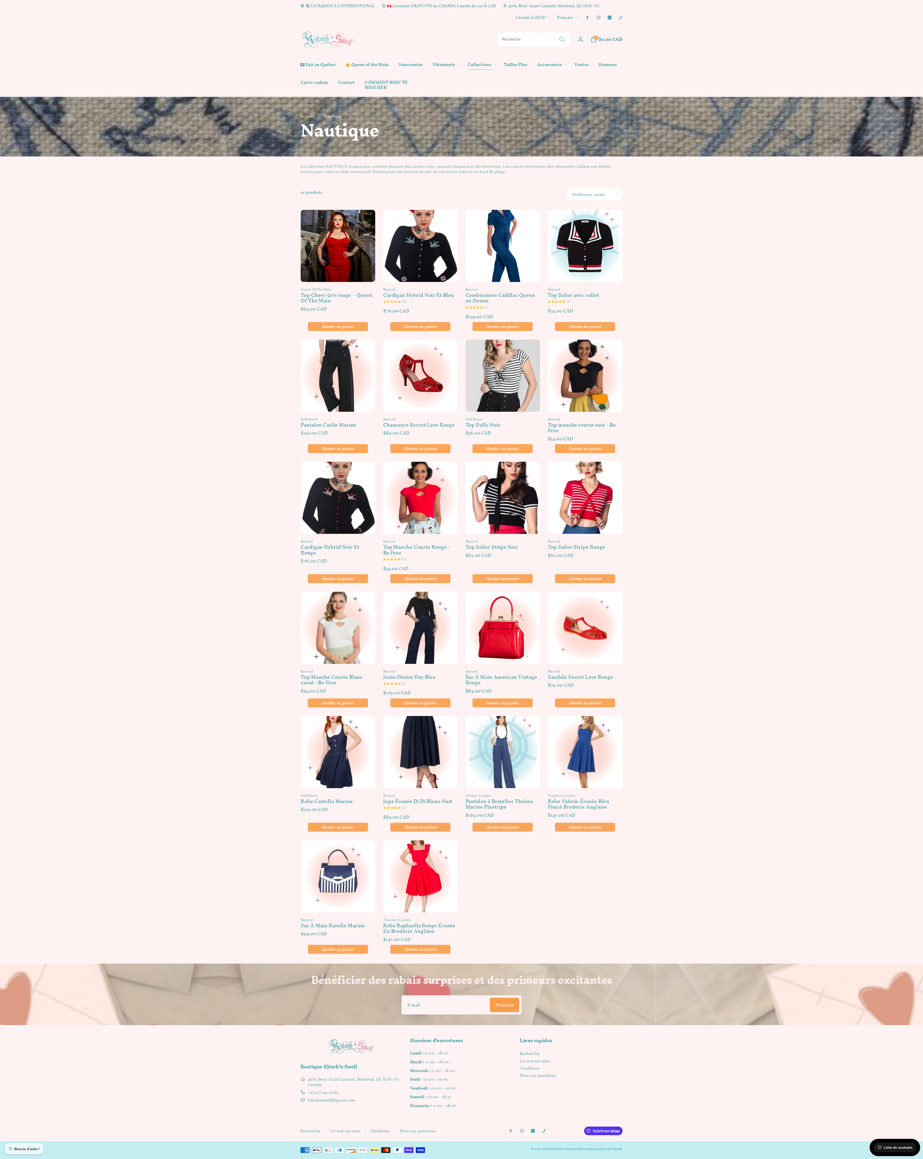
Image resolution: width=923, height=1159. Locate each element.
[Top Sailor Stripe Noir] (503, 525)
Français (565, 17)
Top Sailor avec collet (573, 295)
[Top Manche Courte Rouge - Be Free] (420, 525)
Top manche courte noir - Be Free (582, 427)
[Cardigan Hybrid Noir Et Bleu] (420, 273)
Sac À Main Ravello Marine (333, 925)
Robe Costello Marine (327, 801)
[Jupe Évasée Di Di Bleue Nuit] (420, 779)
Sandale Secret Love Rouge (580, 677)
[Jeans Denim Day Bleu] (420, 655)
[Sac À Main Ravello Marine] (338, 903)
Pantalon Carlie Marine (328, 425)
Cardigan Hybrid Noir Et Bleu (418, 295)
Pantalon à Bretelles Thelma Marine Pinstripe (499, 804)
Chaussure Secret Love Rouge (419, 425)
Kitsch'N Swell (552, 1149)
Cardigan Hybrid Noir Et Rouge (330, 549)
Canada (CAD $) (531, 17)
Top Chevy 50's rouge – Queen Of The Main (337, 298)
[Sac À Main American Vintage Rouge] (503, 655)
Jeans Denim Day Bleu (409, 677)
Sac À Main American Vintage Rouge (501, 679)
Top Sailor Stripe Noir (492, 547)
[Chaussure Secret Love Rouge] (420, 403)
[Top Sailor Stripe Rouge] (585, 525)
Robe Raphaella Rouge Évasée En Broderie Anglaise (419, 928)
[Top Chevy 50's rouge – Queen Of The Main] (338, 273)
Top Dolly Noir (483, 425)
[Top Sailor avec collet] (585, 273)
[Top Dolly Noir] (503, 403)
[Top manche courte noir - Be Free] (585, 403)
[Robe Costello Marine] (338, 779)
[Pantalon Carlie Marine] (338, 403)
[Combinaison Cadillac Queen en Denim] (503, 273)
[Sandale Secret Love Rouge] (585, 655)
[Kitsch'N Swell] (352, 1053)
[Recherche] (562, 39)
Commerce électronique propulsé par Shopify (593, 1149)
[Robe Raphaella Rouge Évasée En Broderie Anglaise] (420, 903)
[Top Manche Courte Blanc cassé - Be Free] (338, 655)
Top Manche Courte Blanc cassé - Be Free (331, 679)
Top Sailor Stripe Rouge (576, 547)
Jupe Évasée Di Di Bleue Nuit (417, 801)
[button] (445, 65)
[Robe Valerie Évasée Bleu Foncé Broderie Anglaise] (585, 779)
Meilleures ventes (588, 194)
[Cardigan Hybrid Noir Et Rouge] (338, 525)
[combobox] (534, 39)
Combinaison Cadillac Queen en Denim (500, 298)
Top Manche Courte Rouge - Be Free (416, 549)
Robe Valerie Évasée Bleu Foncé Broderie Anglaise (578, 804)
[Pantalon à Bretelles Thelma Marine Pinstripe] (503, 779)
